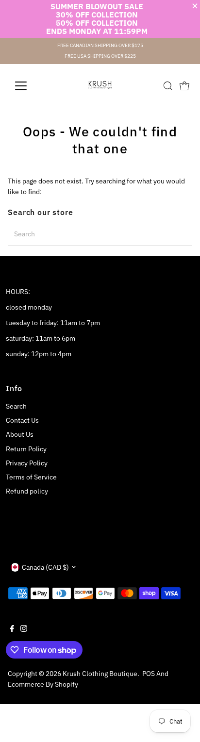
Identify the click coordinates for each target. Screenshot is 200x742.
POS (148, 673)
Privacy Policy (27, 463)
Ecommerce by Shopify (43, 684)
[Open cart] (184, 86)
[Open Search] (168, 86)
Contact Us (22, 420)
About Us (19, 434)
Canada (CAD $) (45, 567)
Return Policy (26, 449)
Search (16, 406)
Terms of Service (31, 477)
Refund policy (27, 491)
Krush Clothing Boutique (100, 673)
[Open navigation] (30, 86)
